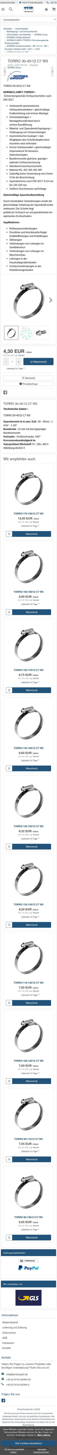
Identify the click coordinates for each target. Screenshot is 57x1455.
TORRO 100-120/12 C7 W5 (28, 1060)
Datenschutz (9, 1332)
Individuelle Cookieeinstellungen (41, 1450)
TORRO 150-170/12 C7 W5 (28, 670)
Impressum (8, 1343)
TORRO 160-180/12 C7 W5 (28, 591)
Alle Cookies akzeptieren (28, 1443)
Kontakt (6, 1348)
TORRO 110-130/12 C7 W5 (28, 982)
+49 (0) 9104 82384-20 (18, 1379)
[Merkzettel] (9, 534)
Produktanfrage (30, 383)
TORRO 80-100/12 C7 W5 (28, 1217)
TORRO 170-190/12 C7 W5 (28, 513)
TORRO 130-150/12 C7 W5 (28, 826)
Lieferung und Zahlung (14, 1327)
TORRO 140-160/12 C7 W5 (28, 748)
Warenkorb (40, 361)
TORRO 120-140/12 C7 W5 (28, 904)
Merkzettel (30, 377)
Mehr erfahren (43, 1435)
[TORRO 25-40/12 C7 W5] (4, 71)
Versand (21, 355)
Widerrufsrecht (10, 1322)
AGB (4, 1337)
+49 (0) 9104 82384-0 (17, 1384)
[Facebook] (4, 1401)
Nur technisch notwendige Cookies (14, 1450)
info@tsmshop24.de (17, 1374)
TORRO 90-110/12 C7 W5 (28, 1139)
